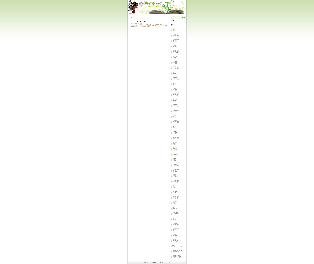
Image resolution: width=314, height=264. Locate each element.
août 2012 (175, 229)
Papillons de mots (157, 5)
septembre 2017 (176, 154)
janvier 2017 (175, 164)
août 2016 (175, 170)
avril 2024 (174, 60)
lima (151, 24)
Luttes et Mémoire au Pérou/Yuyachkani (143, 22)
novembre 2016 (176, 166)
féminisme (148, 24)
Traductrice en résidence (162, 25)
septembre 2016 (176, 169)
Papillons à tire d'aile (139, 26)
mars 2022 (175, 89)
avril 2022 (174, 88)
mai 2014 (174, 203)
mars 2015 (175, 191)
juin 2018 (174, 143)
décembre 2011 (176, 239)
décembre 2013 (176, 209)
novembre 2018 (176, 137)
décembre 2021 (176, 93)
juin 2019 (174, 128)
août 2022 (175, 83)
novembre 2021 (176, 94)
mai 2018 (174, 144)
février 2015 (175, 192)
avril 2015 (174, 190)
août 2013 (175, 214)
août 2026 (175, 25)
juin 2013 (174, 217)
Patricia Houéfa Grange (142, 25)
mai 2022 (174, 87)
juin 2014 (174, 202)
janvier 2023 (175, 78)
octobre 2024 (175, 52)
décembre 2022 (176, 79)
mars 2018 (175, 147)
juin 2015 (174, 187)
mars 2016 (175, 176)
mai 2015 (174, 188)
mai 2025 (174, 44)
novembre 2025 (176, 36)
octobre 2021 (175, 95)
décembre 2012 (176, 224)
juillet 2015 (175, 186)
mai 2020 (174, 115)
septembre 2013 (176, 213)
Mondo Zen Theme (169, 262)
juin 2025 (174, 42)
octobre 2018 (175, 138)
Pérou (148, 25)
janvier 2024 (175, 63)
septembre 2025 (176, 39)
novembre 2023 (176, 66)
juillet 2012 (175, 230)
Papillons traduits (176, 257)
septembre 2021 (176, 96)
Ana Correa (135, 24)
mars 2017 (175, 161)
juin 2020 (174, 114)
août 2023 (175, 69)
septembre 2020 (176, 110)
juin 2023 (174, 72)
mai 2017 (174, 159)
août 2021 (175, 98)
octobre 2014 (175, 197)
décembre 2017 (176, 150)
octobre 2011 (175, 241)
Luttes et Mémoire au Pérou (157, 24)
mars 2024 (175, 61)
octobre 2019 (175, 123)
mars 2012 (175, 235)
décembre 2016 (176, 165)
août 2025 (175, 40)
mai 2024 (174, 58)
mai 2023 (174, 73)
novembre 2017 (176, 152)
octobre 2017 (175, 153)
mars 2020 (175, 117)
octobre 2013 (175, 212)
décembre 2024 (176, 50)
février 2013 (175, 222)
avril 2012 (174, 234)
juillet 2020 (175, 112)
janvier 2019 (175, 134)
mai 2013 (174, 218)
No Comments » (146, 26)
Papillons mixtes (176, 256)
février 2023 (175, 77)
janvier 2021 (175, 105)
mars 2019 (175, 132)
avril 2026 (174, 30)
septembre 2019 (176, 125)
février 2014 (175, 207)
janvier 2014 (175, 208)
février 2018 (175, 148)
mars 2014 (175, 206)
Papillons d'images (176, 250)
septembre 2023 (176, 68)
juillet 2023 (175, 71)
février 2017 (175, 163)
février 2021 (175, 104)
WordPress (162, 262)
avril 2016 (174, 175)
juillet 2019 (175, 127)
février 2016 (175, 177)
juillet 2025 (175, 41)
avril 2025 (174, 45)
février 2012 (175, 236)
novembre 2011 (176, 240)
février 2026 (175, 33)
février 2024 (175, 62)
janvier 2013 (175, 223)
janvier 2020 (175, 120)
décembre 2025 (176, 35)
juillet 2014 (175, 201)
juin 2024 (174, 57)
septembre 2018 (176, 139)
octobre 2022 (175, 82)
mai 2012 (174, 233)
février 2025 (175, 47)
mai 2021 (174, 100)
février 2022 (175, 90)
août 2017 (175, 155)
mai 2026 (174, 29)
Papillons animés (176, 249)
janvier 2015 (175, 193)
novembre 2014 (176, 196)
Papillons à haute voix (177, 246)
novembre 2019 (176, 122)
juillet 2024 (175, 56)
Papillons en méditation (177, 254)
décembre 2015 (176, 180)
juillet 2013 (175, 215)
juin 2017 (174, 158)
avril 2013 (174, 219)
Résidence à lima (153, 25)
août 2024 (175, 55)
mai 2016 (174, 174)
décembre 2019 (176, 121)
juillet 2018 (175, 142)
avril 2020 (174, 116)
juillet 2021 (175, 99)
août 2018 (175, 141)
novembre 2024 (176, 51)
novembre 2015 (176, 181)
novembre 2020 (176, 107)
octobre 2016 (175, 168)
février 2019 (175, 133)
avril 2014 (174, 204)
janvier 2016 (175, 179)
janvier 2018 (175, 149)
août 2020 (175, 111)
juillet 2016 (175, 171)
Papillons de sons (176, 252)
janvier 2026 (175, 34)
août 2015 (175, 185)
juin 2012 (174, 231)
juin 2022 (174, 85)
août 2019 (175, 126)
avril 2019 (174, 131)
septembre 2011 (176, 242)
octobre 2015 (175, 182)
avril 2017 (174, 160)
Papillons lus (175, 255)
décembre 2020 (176, 106)
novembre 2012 (176, 225)
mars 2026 (175, 31)
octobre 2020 (175, 109)
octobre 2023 (175, 67)
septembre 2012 (176, 228)
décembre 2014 (176, 195)
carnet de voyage (141, 24)
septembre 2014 (176, 198)
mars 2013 (175, 220)
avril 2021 (174, 101)
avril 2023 (174, 74)
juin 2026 (174, 28)
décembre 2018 (176, 136)
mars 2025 (175, 46)
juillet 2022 (175, 84)
